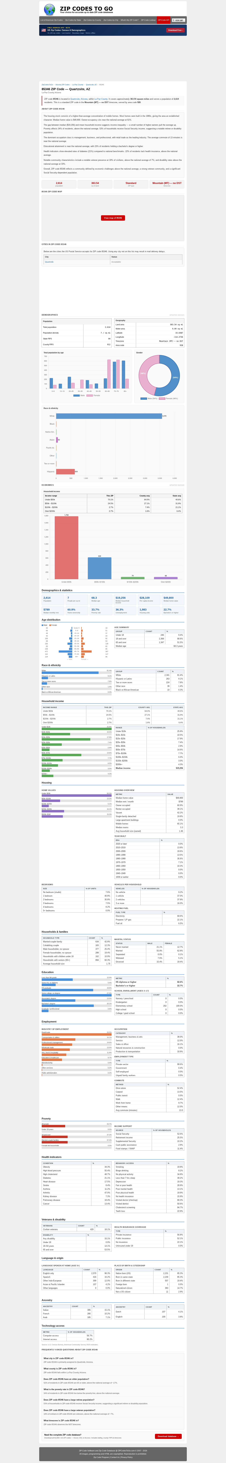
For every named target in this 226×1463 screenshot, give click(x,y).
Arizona (84, 99)
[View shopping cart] (178, 20)
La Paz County (100, 99)
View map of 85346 (113, 218)
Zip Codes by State (73, 20)
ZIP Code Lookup (148, 20)
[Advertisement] (113, 58)
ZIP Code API (163, 20)
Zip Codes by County (92, 20)
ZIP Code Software (87, 1451)
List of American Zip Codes (51, 20)
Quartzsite (75, 99)
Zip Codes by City (110, 20)
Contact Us (114, 1457)
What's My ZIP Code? (130, 20)
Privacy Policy (127, 1457)
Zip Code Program (101, 1457)
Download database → (168, 1436)
